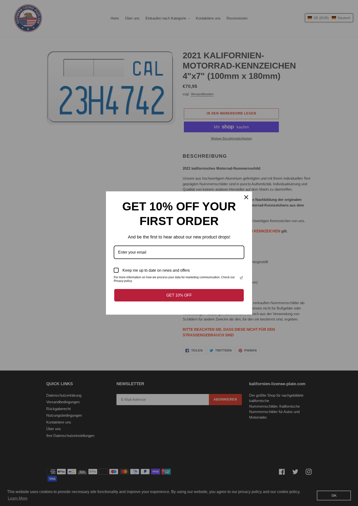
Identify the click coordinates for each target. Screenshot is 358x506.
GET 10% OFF (179, 295)
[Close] (246, 197)
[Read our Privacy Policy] (241, 278)
